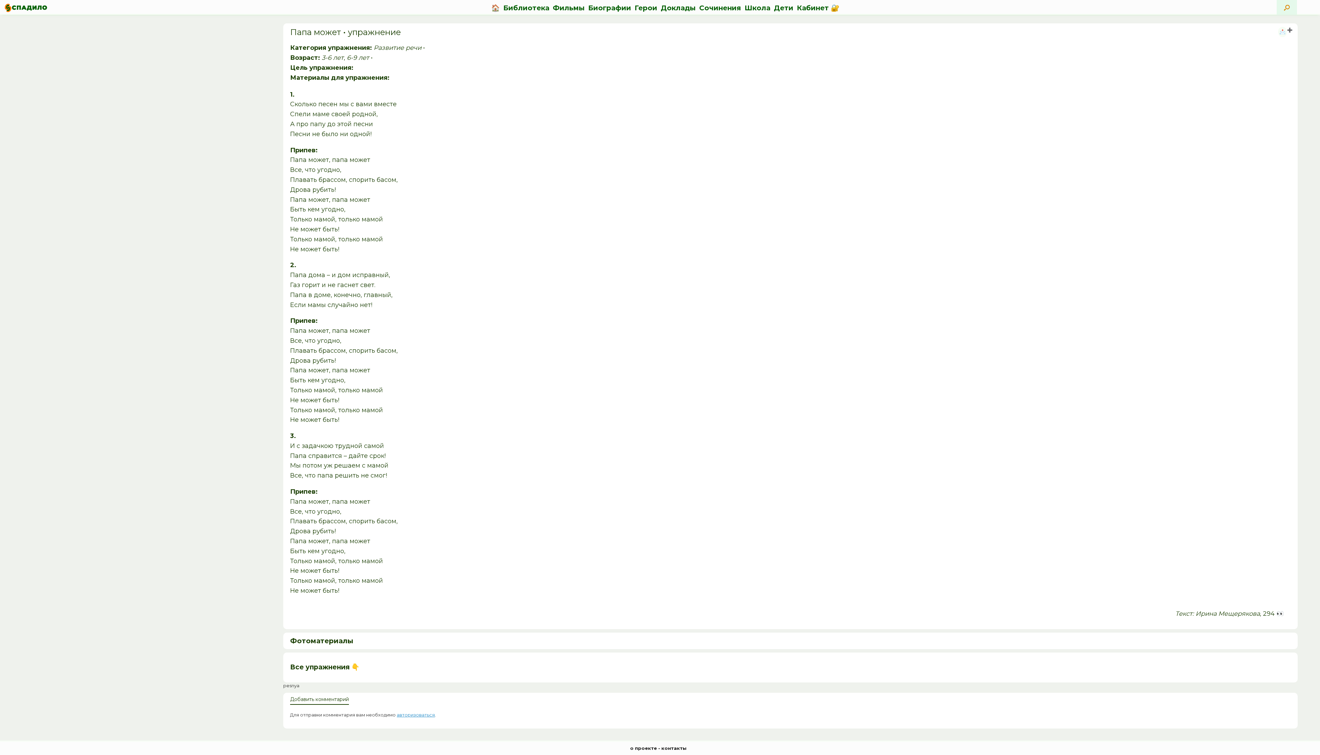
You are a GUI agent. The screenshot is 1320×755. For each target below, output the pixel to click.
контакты (673, 748)
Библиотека (526, 8)
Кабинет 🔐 (818, 8)
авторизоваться (416, 715)
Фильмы (569, 8)
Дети (783, 8)
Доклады (678, 8)
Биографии (609, 8)
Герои (646, 8)
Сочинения (720, 8)
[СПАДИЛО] (25, 7)
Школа (757, 8)
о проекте (643, 748)
